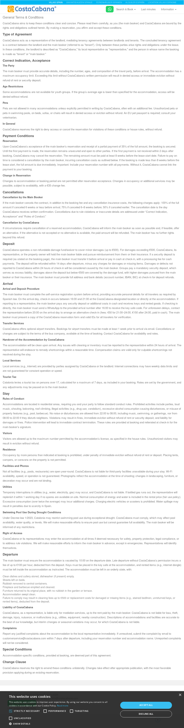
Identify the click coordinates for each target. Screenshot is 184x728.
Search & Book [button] (125, 9)
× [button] (180, 695)
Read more (62, 705)
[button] (10, 711)
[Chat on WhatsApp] (108, 8)
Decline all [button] (146, 713)
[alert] (92, 709)
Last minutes (148, 9)
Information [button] (168, 9)
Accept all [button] (146, 705)
